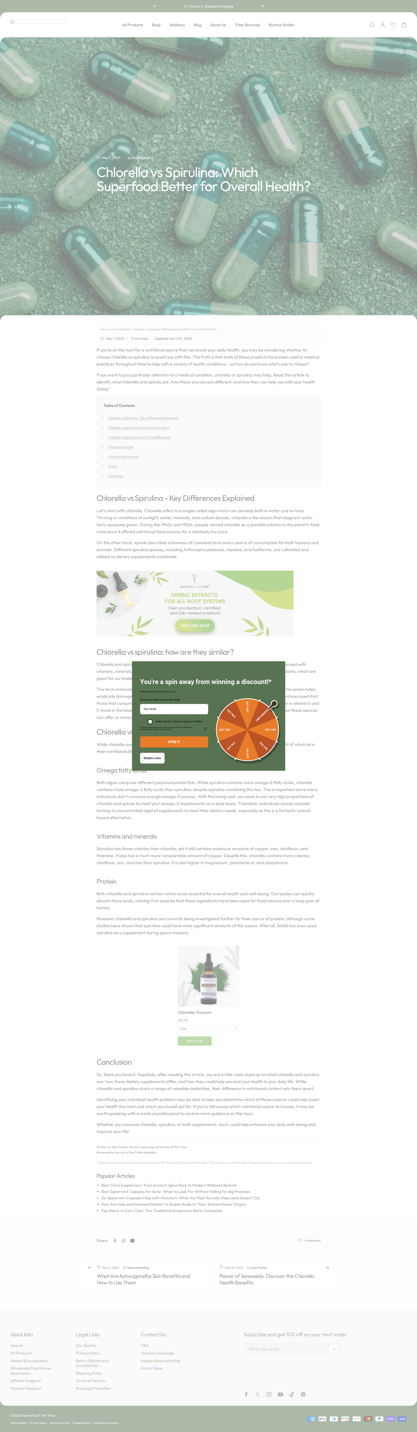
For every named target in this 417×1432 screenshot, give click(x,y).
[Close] (280, 666)
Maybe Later (152, 758)
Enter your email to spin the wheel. (160, 699)
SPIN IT (174, 742)
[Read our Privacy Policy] (205, 728)
